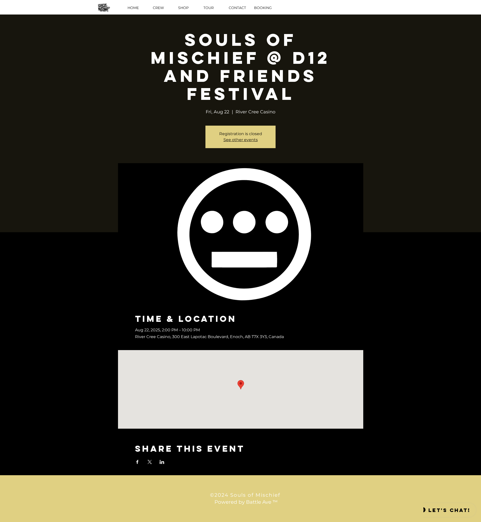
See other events (240, 139)
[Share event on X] (149, 462)
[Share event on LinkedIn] (162, 462)
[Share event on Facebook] (137, 462)
